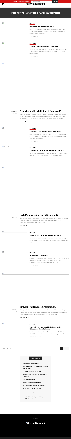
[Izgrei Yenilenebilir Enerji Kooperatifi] (14, 31)
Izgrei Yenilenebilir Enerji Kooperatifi (43, 26)
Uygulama (32, 23)
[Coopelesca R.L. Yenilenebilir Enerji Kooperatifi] (14, 240)
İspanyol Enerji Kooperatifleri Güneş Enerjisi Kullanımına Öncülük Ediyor (45, 328)
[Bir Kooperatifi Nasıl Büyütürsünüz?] (35, 288)
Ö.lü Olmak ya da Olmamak (29, 379)
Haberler (32, 324)
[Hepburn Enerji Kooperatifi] (14, 260)
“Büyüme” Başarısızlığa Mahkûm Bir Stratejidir (34, 388)
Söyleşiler (33, 43)
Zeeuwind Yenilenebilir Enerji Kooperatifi (40, 111)
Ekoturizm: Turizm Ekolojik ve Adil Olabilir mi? (34, 385)
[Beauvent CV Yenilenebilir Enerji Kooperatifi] (14, 135)
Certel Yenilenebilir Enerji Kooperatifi (39, 214)
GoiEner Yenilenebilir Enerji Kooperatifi (44, 46)
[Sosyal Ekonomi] (35, 4)
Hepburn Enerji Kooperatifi (39, 255)
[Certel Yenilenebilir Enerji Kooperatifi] (35, 189)
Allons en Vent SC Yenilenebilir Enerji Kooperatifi (47, 150)
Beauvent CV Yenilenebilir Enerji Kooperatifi (45, 131)
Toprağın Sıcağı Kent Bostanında (31, 363)
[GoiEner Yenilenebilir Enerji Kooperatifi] (14, 50)
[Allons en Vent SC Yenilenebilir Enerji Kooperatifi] (14, 154)
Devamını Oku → (24, 122)
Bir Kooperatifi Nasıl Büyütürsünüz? (38, 306)
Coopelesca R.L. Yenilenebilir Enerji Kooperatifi (46, 235)
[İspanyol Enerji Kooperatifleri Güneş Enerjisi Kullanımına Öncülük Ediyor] (14, 331)
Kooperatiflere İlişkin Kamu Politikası (32, 382)
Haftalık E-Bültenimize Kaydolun (21, 1)
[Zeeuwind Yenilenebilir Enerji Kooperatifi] (35, 85)
